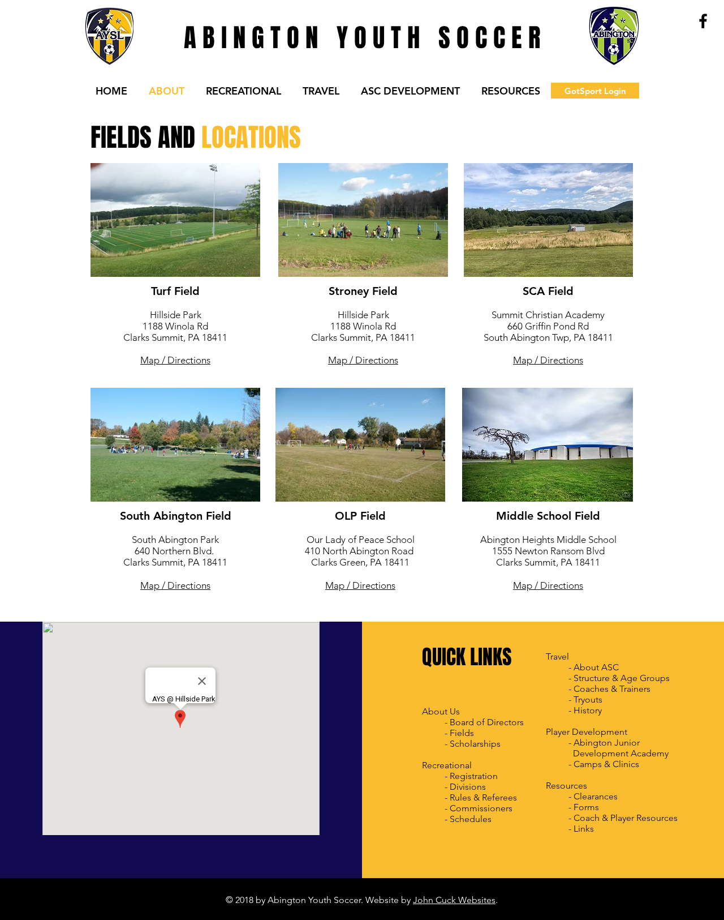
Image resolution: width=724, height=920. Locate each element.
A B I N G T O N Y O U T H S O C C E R (362, 38)
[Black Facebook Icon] (703, 21)
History (588, 710)
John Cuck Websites (454, 900)
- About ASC (593, 667)
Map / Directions (175, 360)
